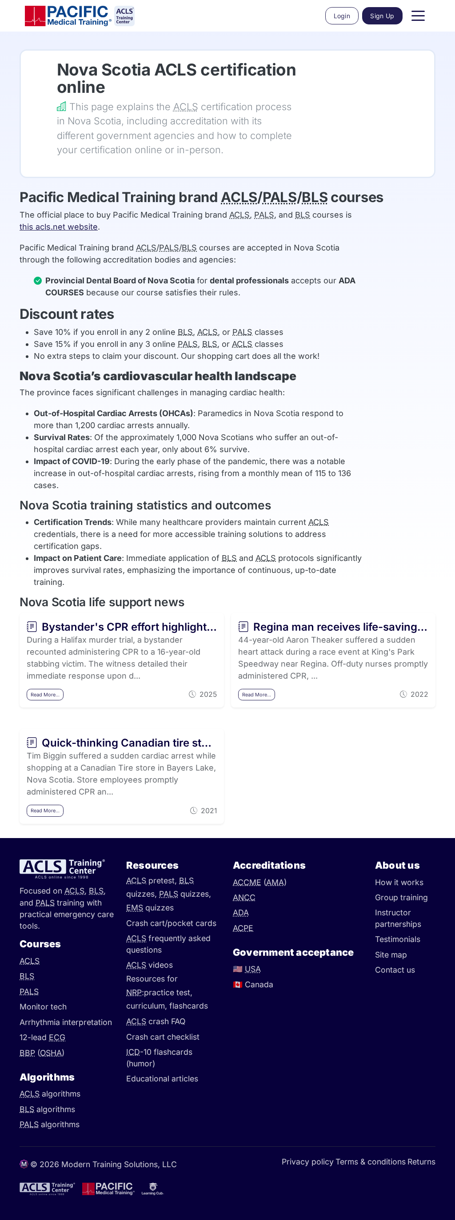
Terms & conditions (370, 1161)
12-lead (42, 1037)
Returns (421, 1161)
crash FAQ (155, 1021)
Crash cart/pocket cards (171, 923)
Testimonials (397, 939)
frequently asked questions (168, 944)
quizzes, (185, 894)
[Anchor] (45, 70)
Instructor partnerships (398, 918)
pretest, (152, 880)
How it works (399, 882)
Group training (401, 897)
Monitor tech (43, 1006)
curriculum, (147, 1006)
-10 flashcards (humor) (159, 1057)
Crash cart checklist (163, 1036)
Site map (391, 954)
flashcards (188, 1006)
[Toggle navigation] (418, 16)
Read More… (45, 694)
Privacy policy (308, 1161)
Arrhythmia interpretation (66, 1022)
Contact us (395, 969)
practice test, (168, 992)
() (42, 1052)
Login (342, 16)
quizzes (150, 908)
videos (149, 965)
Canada (253, 984)
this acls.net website (59, 226)
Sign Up (382, 16)
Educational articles (162, 1078)
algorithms (50, 1093)
